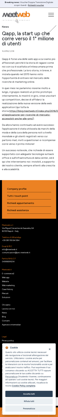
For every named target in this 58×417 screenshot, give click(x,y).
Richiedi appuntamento (20, 203)
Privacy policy (8, 340)
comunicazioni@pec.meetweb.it (16, 252)
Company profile (16, 188)
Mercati (5, 293)
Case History (7, 289)
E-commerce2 (8, 273)
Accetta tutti (29, 394)
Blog (4, 316)
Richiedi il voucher (36, 5)
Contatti (6, 321)
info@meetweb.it (9, 249)
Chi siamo (6, 305)
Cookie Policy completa (23, 385)
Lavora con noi (8, 309)
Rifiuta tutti (29, 401)
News (4, 313)
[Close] (50, 349)
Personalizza (29, 408)
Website (5, 281)
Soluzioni (6, 297)
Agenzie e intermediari (11, 324)
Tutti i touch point (17, 195)
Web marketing (8, 285)
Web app (5, 277)
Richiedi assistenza (18, 210)
